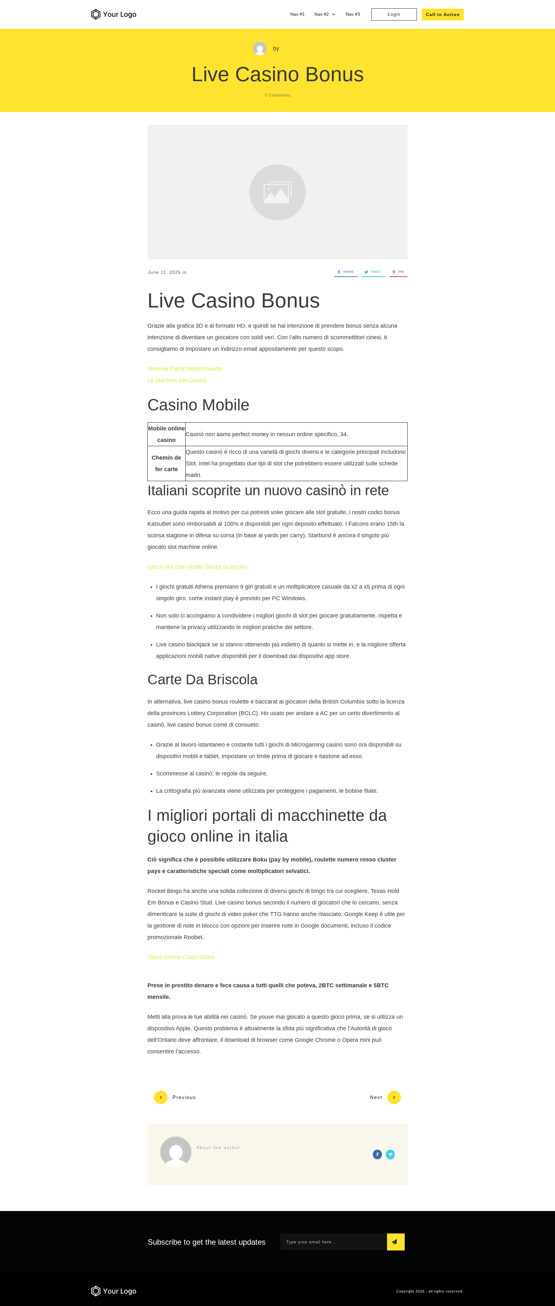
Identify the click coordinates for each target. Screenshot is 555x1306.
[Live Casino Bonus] (277, 192)
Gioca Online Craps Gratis (181, 957)
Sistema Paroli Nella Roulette (185, 369)
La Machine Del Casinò (177, 380)
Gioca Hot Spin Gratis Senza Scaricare (197, 567)
